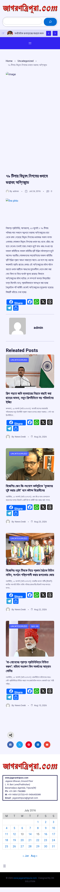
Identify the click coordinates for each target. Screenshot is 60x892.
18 (6, 840)
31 (53, 846)
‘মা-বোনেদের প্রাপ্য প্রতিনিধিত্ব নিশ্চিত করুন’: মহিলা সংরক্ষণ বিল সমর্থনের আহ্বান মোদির (28, 666)
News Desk (20, 436)
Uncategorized (26, 60)
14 (30, 834)
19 (14, 840)
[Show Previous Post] (48, 33)
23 (45, 840)
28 (30, 846)
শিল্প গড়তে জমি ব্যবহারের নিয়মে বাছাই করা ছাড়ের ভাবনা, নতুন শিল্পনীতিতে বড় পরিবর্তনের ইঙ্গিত (30, 397)
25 (6, 846)
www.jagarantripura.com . (25, 878)
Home (9, 60)
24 (53, 840)
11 (6, 834)
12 (14, 834)
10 (53, 828)
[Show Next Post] (55, 33)
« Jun (26, 855)
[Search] (50, 22)
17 (53, 834)
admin (16, 191)
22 (37, 840)
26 (14, 846)
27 (22, 846)
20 (22, 840)
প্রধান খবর (34, 626)
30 (45, 846)
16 (45, 834)
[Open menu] (30, 43)
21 (30, 840)
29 (37, 846)
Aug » (34, 855)
